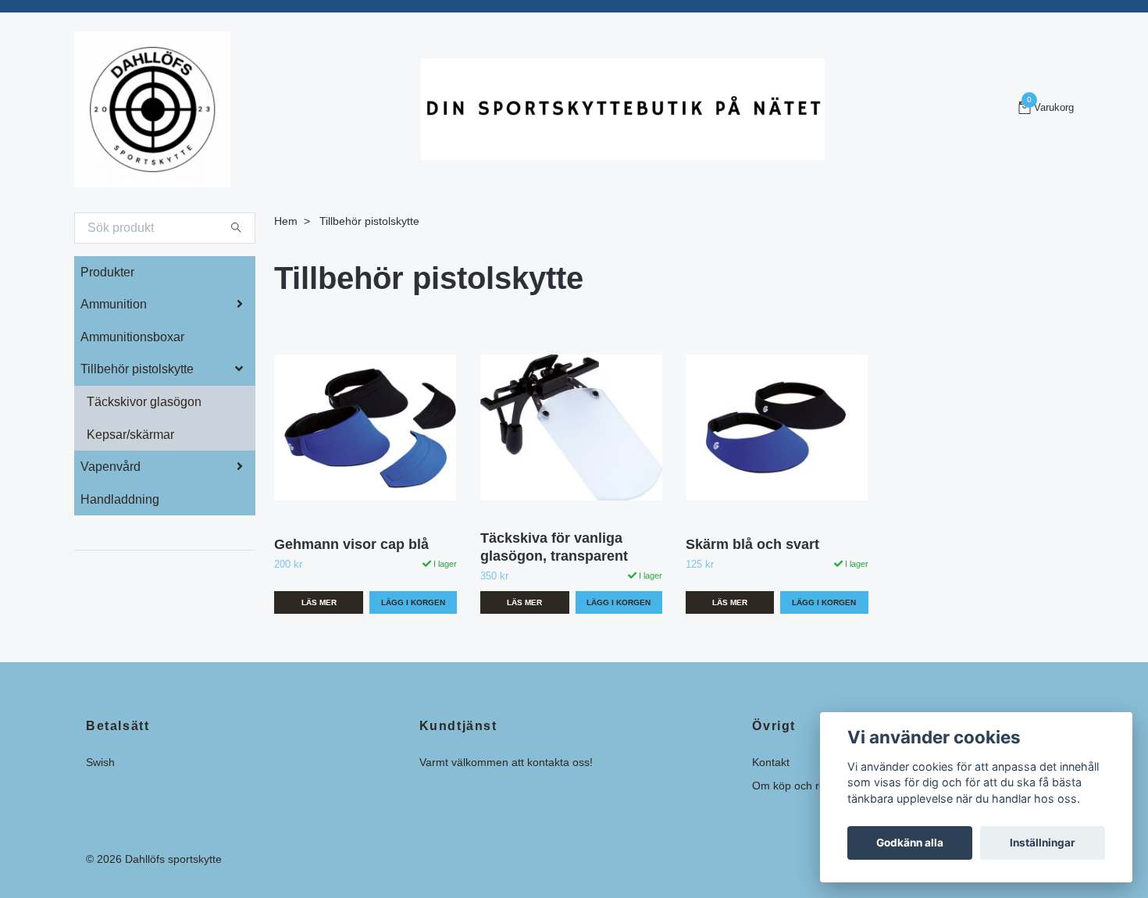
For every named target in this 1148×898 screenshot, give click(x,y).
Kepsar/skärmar (130, 434)
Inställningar (1042, 842)
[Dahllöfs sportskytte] (152, 109)
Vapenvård (110, 466)
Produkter (107, 272)
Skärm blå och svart (752, 544)
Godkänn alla (909, 842)
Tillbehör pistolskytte (137, 369)
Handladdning (119, 499)
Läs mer (319, 602)
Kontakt (771, 762)
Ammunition (113, 304)
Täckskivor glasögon (144, 401)
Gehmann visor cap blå (351, 544)
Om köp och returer (800, 785)
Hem (286, 221)
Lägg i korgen (824, 602)
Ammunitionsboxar (132, 337)
